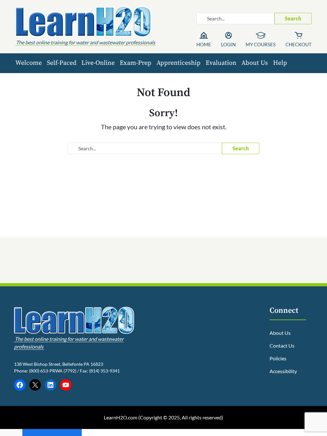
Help (280, 63)
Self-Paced (61, 63)
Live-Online (98, 63)
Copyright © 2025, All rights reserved (181, 417)
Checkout (298, 44)
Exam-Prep (135, 63)
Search (293, 18)
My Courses (261, 44)
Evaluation (221, 63)
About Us (254, 63)
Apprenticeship (178, 63)
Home (203, 44)
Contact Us (282, 345)
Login (228, 44)
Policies (278, 358)
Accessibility (283, 371)
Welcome (28, 63)
